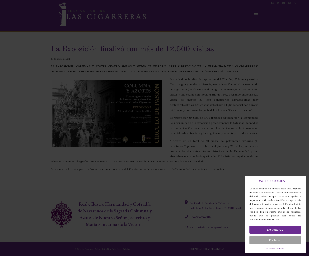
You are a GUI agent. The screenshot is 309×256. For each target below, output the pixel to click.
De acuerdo (275, 229)
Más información (275, 248)
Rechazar (275, 240)
